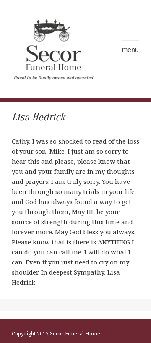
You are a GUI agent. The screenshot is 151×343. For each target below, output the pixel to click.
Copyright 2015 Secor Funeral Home (56, 333)
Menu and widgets (130, 49)
